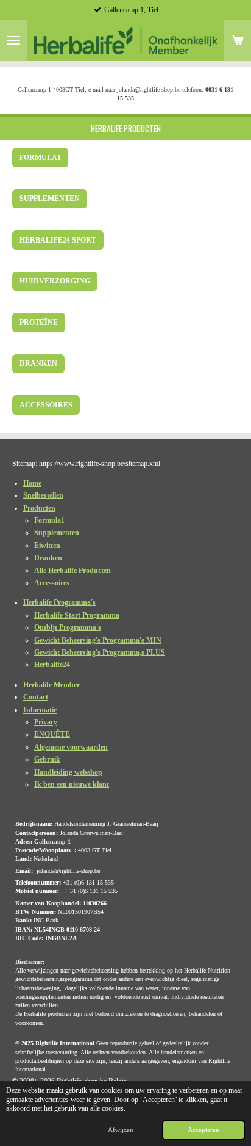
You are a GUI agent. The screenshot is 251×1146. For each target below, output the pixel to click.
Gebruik (47, 759)
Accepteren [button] (203, 1129)
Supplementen (56, 532)
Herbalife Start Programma (76, 615)
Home (32, 483)
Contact (35, 697)
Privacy (45, 722)
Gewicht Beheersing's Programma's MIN (97, 640)
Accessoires (51, 582)
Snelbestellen (43, 495)
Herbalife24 (52, 664)
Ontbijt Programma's (67, 627)
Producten (39, 508)
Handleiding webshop (68, 772)
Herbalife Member (51, 685)
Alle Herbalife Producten (72, 570)
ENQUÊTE (52, 734)
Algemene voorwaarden (71, 747)
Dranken (48, 557)
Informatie (40, 710)
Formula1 (49, 520)
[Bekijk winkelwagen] (237, 40)
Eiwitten (47, 545)
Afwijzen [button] (120, 1129)
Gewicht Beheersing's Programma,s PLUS (99, 652)
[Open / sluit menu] (13, 40)
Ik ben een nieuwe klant (71, 784)
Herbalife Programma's (59, 602)
